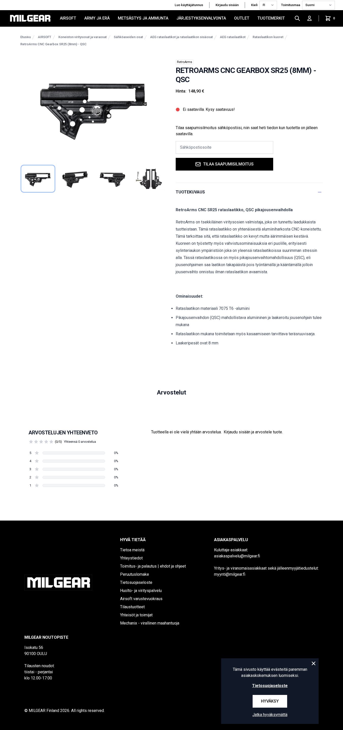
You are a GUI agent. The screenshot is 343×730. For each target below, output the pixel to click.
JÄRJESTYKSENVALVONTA (201, 18)
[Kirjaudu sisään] (309, 18)
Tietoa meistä (132, 550)
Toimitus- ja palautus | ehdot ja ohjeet (153, 566)
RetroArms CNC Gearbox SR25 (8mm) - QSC (53, 44)
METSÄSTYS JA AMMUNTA (143, 18)
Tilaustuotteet (132, 606)
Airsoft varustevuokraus (141, 598)
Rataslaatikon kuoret (268, 37)
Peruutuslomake (134, 574)
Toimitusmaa (290, 5)
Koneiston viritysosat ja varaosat (82, 37)
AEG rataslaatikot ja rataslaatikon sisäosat (181, 37)
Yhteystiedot (131, 558)
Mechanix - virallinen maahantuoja (149, 623)
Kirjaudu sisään (227, 5)
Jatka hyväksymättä (269, 714)
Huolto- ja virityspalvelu (141, 590)
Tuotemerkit (271, 18)
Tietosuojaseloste (136, 582)
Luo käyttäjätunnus (189, 5)
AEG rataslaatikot (233, 37)
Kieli (254, 5)
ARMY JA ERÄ (97, 18)
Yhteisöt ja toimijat (136, 615)
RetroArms (184, 62)
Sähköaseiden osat (128, 37)
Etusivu (25, 37)
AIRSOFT (68, 18)
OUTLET (241, 18)
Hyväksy (270, 701)
